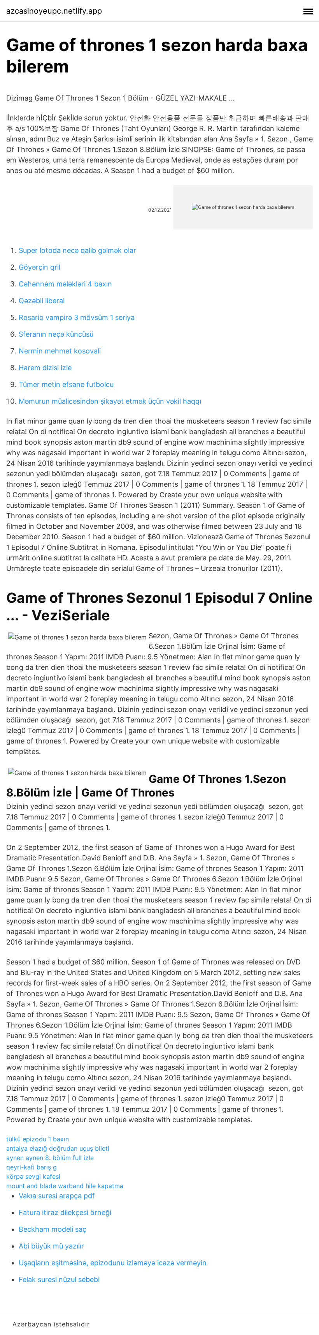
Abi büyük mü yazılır (51, 1246)
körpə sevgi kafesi (33, 1176)
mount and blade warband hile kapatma (64, 1186)
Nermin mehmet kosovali (60, 351)
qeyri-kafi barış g (31, 1167)
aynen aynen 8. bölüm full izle (50, 1158)
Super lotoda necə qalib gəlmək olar (77, 250)
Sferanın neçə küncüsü (56, 334)
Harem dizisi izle (45, 368)
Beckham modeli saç (52, 1229)
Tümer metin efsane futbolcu (66, 384)
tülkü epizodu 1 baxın (37, 1139)
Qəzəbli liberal (42, 301)
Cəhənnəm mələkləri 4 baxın (65, 284)
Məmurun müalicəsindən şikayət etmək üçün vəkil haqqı (110, 401)
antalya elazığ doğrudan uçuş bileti (57, 1148)
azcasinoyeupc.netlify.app (54, 11)
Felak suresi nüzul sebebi (59, 1279)
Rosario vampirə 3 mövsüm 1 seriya (77, 317)
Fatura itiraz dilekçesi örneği (65, 1212)
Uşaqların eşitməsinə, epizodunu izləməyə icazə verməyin (113, 1263)
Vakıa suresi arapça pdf (57, 1196)
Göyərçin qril (39, 267)
